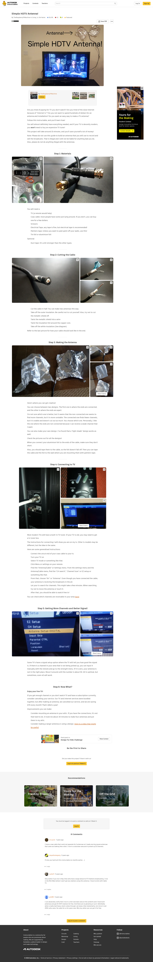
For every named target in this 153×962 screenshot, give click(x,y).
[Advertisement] (130, 113)
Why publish (98, 934)
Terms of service (46, 958)
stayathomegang (55, 855)
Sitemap (96, 942)
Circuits (63, 934)
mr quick (52, 840)
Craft (63, 942)
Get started (97, 936)
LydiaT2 (51, 874)
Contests (35, 3)
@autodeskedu (124, 938)
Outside (76, 939)
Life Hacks (41, 17)
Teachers (45, 3)
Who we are (97, 945)
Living (34, 17)
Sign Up (146, 3)
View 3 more (102, 394)
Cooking (76, 934)
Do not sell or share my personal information (94, 958)
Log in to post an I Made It (76, 763)
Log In (138, 3)
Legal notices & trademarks (119, 958)
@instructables (124, 934)
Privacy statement (59, 958)
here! (77, 597)
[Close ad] (142, 88)
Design (63, 939)
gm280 (51, 897)
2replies (48, 889)
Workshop (64, 936)
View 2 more (83, 526)
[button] (112, 21)
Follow (42, 97)
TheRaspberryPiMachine (22, 17)
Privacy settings (72, 958)
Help (95, 939)
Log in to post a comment (76, 921)
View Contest (104, 739)
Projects (26, 3)
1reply (48, 866)
